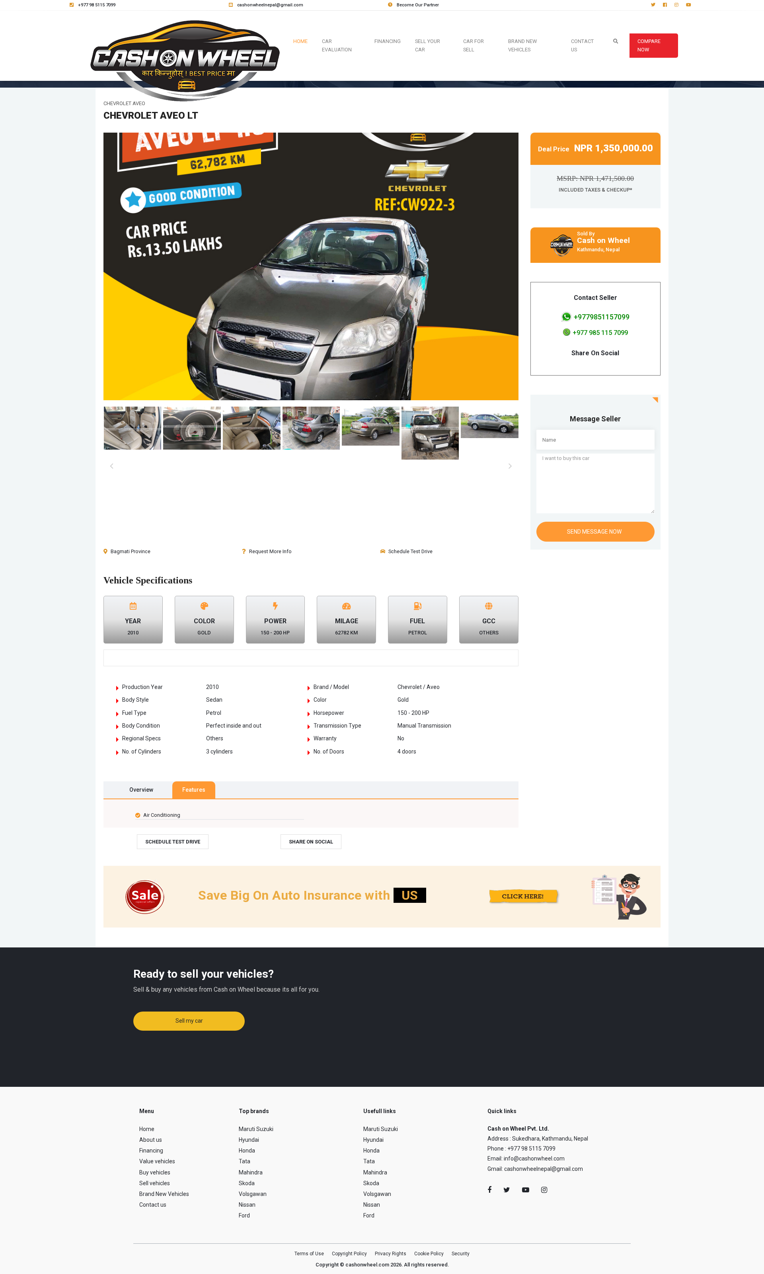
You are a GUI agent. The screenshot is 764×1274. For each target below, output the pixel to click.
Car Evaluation (337, 45)
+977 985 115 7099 (600, 333)
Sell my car (189, 1021)
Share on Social (311, 842)
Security (461, 1253)
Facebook (489, 1190)
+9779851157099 (602, 317)
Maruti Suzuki (256, 1129)
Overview (141, 790)
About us (150, 1140)
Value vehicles (157, 1161)
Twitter (506, 1190)
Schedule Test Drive (410, 551)
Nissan (247, 1205)
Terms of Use (309, 1253)
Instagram (544, 1190)
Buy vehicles (154, 1172)
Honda (247, 1150)
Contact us (152, 1205)
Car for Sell (473, 45)
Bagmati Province (130, 551)
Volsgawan (253, 1194)
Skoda (247, 1183)
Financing (387, 41)
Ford (244, 1215)
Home (302, 41)
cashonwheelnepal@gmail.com (269, 5)
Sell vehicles (154, 1183)
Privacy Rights (390, 1253)
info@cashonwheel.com (534, 1158)
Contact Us (582, 45)
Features (193, 790)
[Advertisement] (595, 606)
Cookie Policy (429, 1253)
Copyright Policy (349, 1253)
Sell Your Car (427, 45)
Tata (244, 1161)
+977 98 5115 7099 (96, 5)
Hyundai (249, 1140)
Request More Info (270, 551)
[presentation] (111, 466)
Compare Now (649, 45)
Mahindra (251, 1172)
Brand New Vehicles (522, 45)
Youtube (525, 1190)
